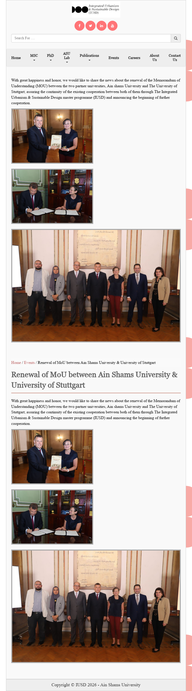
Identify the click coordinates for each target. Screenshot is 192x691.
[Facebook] (79, 26)
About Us (154, 57)
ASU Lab (66, 55)
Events (113, 57)
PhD (50, 55)
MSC (34, 55)
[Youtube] (113, 26)
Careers (134, 57)
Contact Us (175, 57)
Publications (89, 55)
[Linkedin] (101, 26)
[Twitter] (91, 26)
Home (16, 57)
